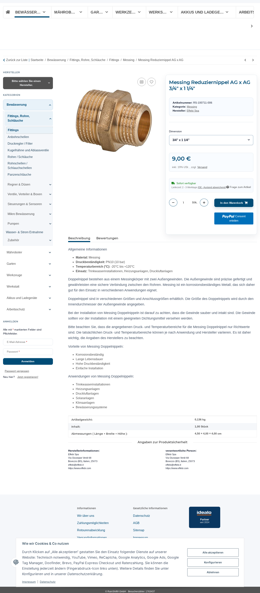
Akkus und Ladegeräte (22, 298)
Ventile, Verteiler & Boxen (25, 194)
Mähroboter (14, 252)
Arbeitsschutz (16, 309)
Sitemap (138, 530)
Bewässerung (17, 104)
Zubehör (13, 240)
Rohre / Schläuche (20, 156)
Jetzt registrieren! (27, 376)
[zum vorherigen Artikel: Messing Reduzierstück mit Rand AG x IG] (245, 60)
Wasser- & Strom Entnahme (24, 232)
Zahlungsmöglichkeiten (93, 523)
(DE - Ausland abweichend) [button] (212, 187)
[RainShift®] (7, 12)
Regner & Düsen (19, 184)
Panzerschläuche (19, 174)
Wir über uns (85, 515)
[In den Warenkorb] (71, 73)
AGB (136, 523)
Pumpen (13, 223)
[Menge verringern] (173, 202)
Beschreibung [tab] (79, 238)
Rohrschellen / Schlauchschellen (20, 166)
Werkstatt (13, 286)
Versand (202, 167)
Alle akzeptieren (213, 552)
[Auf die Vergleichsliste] (141, 82)
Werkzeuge (14, 275)
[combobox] (211, 140)
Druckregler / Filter (20, 143)
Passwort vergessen (17, 371)
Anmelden (27, 361)
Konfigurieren (213, 562)
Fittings (13, 130)
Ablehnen (213, 572)
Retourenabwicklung (91, 530)
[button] (249, 26)
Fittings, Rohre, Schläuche (19, 118)
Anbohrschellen (18, 137)
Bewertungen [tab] (107, 238)
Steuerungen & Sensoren (25, 204)
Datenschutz (48, 581)
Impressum (29, 581)
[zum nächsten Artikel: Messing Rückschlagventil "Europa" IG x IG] (253, 60)
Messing (192, 106)
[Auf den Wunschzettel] (151, 82)
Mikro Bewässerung (21, 213)
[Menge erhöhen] (204, 202)
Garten (11, 263)
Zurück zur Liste (17, 60)
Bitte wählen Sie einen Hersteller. (26, 82)
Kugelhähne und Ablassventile (28, 150)
